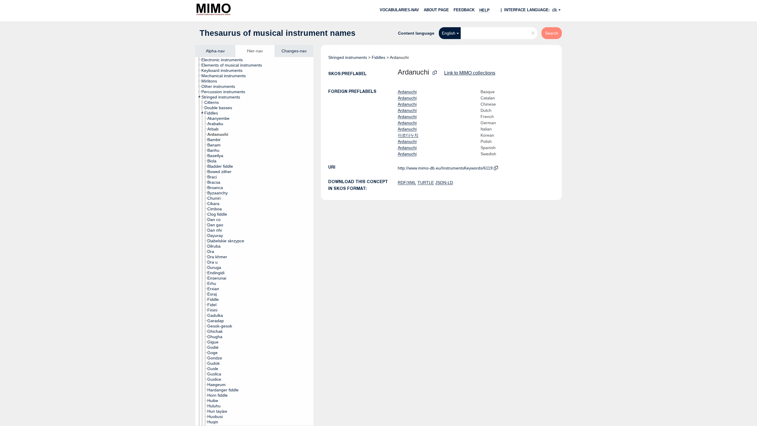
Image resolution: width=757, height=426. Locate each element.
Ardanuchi (407, 91)
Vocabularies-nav (399, 10)
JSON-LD (444, 182)
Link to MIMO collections (469, 72)
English (448, 33)
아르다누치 (408, 135)
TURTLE (426, 182)
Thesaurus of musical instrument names (277, 33)
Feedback (464, 10)
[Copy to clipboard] (435, 73)
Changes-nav (294, 51)
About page (436, 10)
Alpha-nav (215, 51)
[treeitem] (224, 59)
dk (554, 9)
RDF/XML (407, 182)
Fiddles (378, 57)
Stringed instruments (347, 57)
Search (551, 33)
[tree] (254, 241)
